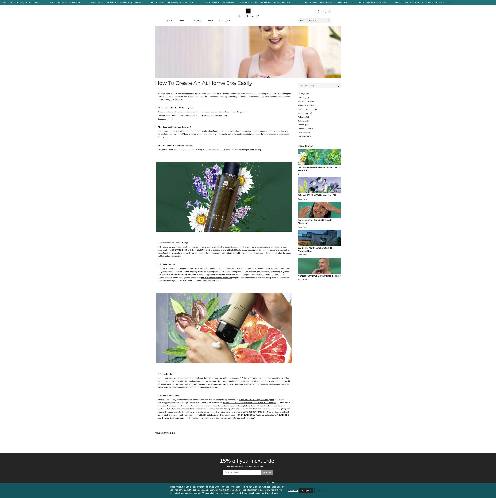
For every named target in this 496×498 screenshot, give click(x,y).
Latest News (303, 132)
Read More (302, 174)
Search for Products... (308, 20)
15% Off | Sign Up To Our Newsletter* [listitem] (65, 2)
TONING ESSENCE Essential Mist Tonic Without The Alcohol (249, 403)
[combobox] (319, 85)
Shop (167, 20)
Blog (210, 20)
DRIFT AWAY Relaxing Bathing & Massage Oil (198, 271)
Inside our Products (306, 109)
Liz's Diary (302, 98)
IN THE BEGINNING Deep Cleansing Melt (256, 400)
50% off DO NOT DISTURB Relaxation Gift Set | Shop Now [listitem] (116, 2)
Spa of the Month (305, 105)
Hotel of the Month (305, 101)
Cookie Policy (271, 493)
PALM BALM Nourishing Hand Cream (223, 384)
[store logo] (248, 11)
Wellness (197, 20)
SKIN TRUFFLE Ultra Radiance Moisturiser (256, 415)
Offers (182, 20)
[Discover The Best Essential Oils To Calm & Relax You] (319, 157)
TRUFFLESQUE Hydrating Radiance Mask (176, 409)
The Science (303, 136)
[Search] (337, 85)
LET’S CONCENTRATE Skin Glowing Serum (262, 412)
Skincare (301, 125)
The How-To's (303, 129)
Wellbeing (302, 117)
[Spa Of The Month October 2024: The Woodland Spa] (319, 238)
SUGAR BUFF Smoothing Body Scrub (181, 274)
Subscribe (267, 472)
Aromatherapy (304, 113)
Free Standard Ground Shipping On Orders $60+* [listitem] (172, 2)
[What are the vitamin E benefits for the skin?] (319, 266)
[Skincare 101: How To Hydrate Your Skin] (319, 185)
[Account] (324, 11)
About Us (223, 20)
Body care (302, 121)
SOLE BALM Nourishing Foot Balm (216, 278)
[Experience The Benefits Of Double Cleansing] (319, 210)
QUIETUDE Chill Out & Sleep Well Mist (188, 250)
